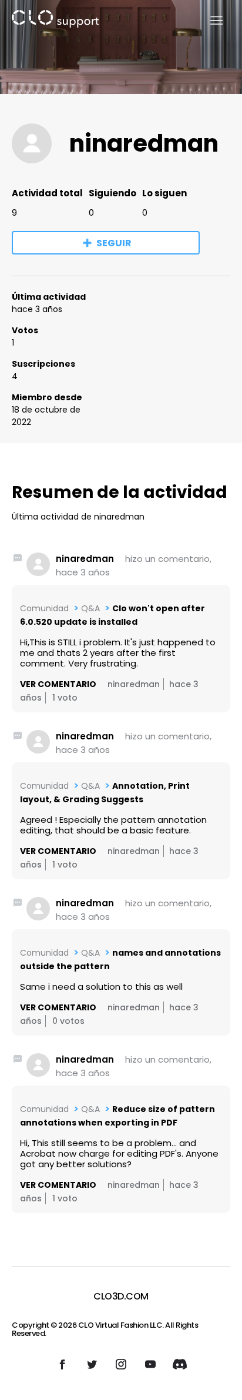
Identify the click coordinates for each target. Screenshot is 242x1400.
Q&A (90, 608)
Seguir (114, 243)
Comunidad (44, 608)
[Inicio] (55, 21)
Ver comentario (58, 684)
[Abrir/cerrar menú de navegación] (209, 21)
